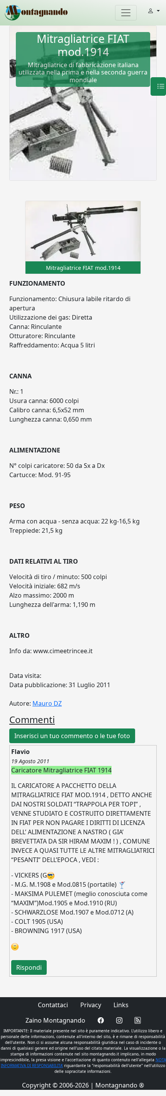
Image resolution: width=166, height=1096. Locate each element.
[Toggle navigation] (126, 12)
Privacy (90, 1005)
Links (121, 1005)
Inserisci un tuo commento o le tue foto (72, 736)
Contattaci (53, 1005)
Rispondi (29, 967)
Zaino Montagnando (55, 1020)
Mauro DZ (47, 703)
